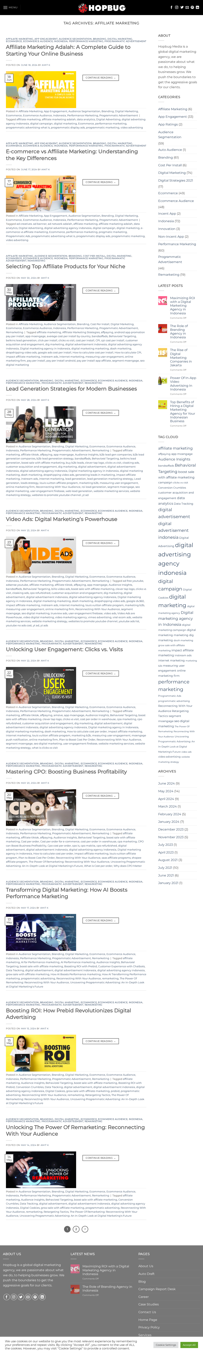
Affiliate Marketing (19, 38)
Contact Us (147, 1312)
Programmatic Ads (18, 236)
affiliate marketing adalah (59, 119)
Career (143, 1297)
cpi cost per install (112, 340)
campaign (165, 482)
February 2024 (169, 814)
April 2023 (166, 852)
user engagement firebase (47, 491)
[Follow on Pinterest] (192, 7)
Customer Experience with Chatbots (121, 966)
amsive (58, 715)
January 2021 (168, 883)
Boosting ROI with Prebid (80, 966)
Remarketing (36, 260)
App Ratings (168, 124)
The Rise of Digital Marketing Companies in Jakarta (181, 357)
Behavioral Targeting (122, 336)
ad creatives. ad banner (31, 223)
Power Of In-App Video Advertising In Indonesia (183, 383)
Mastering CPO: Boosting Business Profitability (66, 771)
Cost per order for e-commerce (59, 841)
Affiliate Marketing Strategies (81, 332)
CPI (98, 340)
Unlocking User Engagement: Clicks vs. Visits (64, 649)
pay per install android (61, 360)
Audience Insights (86, 454)
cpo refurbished (40, 592)
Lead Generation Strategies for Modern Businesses (71, 389)
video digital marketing (38, 617)
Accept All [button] (189, 1344)
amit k (46, 65)
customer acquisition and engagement (31, 466)
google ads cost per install (54, 352)
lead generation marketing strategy (110, 478)
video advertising (132, 127)
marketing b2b (89, 482)
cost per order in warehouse (98, 719)
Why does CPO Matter (128, 865)
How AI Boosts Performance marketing (76, 974)
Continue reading (101, 77)
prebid (115, 1091)
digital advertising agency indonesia (68, 228)
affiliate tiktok (30, 454)
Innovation (166, 229)
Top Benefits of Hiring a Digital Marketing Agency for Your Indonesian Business (182, 411)
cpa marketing (126, 719)
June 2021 (166, 875)
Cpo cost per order (59, 845)
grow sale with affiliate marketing (27, 974)
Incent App (167, 213)
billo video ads (60, 589)
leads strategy (29, 482)
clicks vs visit (66, 340)
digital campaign (41, 123)
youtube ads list (129, 621)
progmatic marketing (113, 232)
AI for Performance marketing (40, 962)
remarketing (110, 978)
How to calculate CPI (128, 352)
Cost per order (30, 841)
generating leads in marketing (95, 474)
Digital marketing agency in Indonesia (45, 348)
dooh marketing (120, 348)
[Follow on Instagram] (176, 7)
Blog (142, 1281)
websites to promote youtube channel (56, 495)
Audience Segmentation (75, 38)
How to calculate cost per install (93, 352)
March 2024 (167, 806)
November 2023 (171, 837)
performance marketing (110, 123)
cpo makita (88, 845)
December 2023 (171, 829)
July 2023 (165, 845)
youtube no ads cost (19, 625)
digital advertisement (92, 466)
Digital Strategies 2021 (175, 180)
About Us (145, 1266)
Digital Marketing (119, 38)
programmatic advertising (38, 978)
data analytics (86, 119)
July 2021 (165, 868)
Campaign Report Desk (157, 1289)
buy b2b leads (75, 462)
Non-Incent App (171, 236)
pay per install (36, 360)
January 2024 (168, 822)
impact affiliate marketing (23, 356)
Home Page (147, 1320)
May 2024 (165, 791)
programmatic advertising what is (28, 127)
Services (144, 1335)
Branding (99, 38)
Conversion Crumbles (30, 1087)
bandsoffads (100, 336)
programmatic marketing (102, 127)
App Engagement (46, 38)
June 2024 (166, 783)
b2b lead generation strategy (55, 458)
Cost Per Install (94, 256)
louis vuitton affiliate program (59, 482)
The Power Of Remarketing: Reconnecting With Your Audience (69, 861)
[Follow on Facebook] (171, 7)
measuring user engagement (104, 356)
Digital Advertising (108, 119)
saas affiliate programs (116, 857)
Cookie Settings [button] (166, 1344)
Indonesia (61, 41)
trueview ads (59, 613)
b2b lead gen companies (116, 454)
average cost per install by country (69, 336)
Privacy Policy (149, 1327)
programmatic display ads (68, 127)
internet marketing (71, 356)
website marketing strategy (49, 621)
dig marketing (54, 344)
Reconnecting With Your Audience (58, 486)
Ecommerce (14, 41)
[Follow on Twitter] (182, 7)
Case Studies (148, 1304)
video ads (110, 613)
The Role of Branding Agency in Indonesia (179, 331)
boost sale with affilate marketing (43, 462)
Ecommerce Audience (38, 41)
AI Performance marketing (78, 962)
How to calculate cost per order (87, 731)
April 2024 (166, 799)
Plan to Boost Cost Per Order (77, 739)
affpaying (107, 332)
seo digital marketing (36, 613)
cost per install (85, 340)
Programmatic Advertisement (125, 41)
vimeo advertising (99, 617)
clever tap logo (94, 462)
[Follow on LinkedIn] (197, 7)
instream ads (49, 356)
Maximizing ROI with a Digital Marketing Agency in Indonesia (182, 305)
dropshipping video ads (21, 352)
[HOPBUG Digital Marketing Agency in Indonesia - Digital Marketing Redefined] (101, 7)
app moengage (35, 336)
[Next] (85, 1229)
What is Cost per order (98, 865)
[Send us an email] (187, 7)
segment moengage (125, 360)
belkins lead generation (21, 340)
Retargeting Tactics (97, 1095)
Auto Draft (146, 1274)
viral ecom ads (122, 617)
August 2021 (168, 860)
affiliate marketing (28, 119)
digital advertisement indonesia (86, 344)
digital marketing (65, 123)
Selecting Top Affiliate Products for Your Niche (65, 266)
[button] (10, 7)
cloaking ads (131, 462)
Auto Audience (170, 150)
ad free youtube (133, 580)
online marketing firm (20, 486)
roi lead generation (94, 486)
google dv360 (135, 601)
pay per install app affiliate (94, 360)
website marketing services (111, 491)
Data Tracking (15, 970)
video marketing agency (71, 617)
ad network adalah (60, 223)
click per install (47, 340)
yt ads (44, 625)
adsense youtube (17, 584)
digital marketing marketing (90, 348)
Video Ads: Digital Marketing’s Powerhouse (61, 519)
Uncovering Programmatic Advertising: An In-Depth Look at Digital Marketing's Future (76, 1215)
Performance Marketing (86, 41)
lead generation (75, 478)
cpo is (75, 845)
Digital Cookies (55, 1091)
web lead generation (79, 491)
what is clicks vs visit (45, 747)
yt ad (85, 495)
